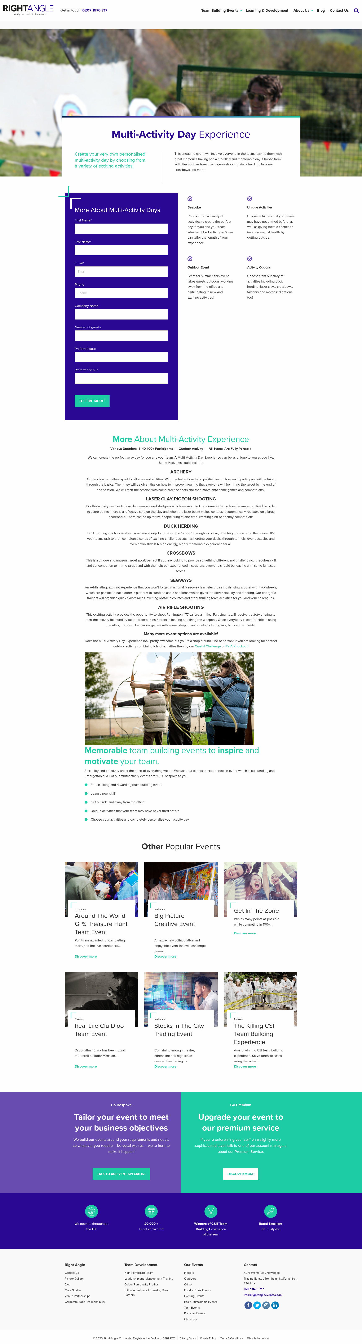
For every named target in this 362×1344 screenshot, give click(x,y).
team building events (167, 750)
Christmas (190, 1319)
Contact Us (339, 10)
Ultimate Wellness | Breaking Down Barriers (146, 1293)
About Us (301, 10)
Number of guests (88, 327)
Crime (188, 1284)
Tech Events (192, 1307)
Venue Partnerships (77, 1296)
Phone (79, 285)
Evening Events (194, 1296)
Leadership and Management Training (148, 1278)
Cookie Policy (208, 1338)
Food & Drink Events (197, 1290)
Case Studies (73, 1290)
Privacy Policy (188, 1338)
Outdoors (190, 1278)
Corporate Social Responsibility (85, 1302)
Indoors (189, 1273)
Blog (321, 10)
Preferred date (85, 349)
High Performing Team (138, 1273)
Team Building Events (219, 10)
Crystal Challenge (208, 646)
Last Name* (83, 242)
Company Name (86, 306)
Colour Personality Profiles (141, 1284)
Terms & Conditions (231, 1338)
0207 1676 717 (94, 10)
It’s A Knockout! (236, 646)
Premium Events (194, 1313)
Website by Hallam (258, 1338)
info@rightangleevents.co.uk (263, 1295)
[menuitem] (221, 10)
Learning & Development (267, 10)
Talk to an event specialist (121, 1174)
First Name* (83, 220)
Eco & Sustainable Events (200, 1302)
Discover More (241, 1174)
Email (79, 263)
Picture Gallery (74, 1278)
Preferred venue (86, 370)
